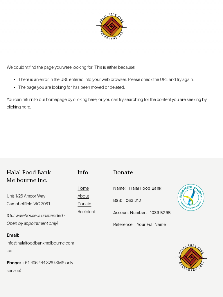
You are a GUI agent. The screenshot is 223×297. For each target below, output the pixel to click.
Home (83, 188)
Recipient (86, 211)
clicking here (85, 99)
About (83, 196)
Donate (84, 204)
